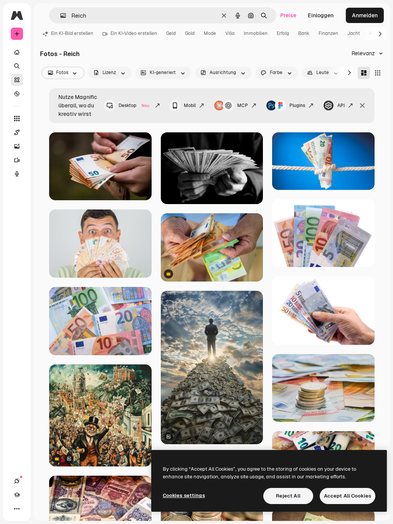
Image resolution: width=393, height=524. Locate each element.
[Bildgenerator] (17, 146)
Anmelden (365, 15)
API (341, 105)
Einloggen (321, 15)
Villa (229, 33)
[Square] (378, 73)
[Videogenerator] (17, 160)
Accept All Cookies (347, 496)
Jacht (353, 33)
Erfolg (283, 33)
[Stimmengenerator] (17, 174)
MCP (242, 105)
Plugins (297, 105)
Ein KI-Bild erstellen (72, 33)
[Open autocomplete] (60, 15)
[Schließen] (362, 105)
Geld (171, 33)
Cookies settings (184, 495)
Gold (190, 33)
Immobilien (256, 33)
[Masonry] (364, 73)
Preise (288, 15)
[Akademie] (17, 495)
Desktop (134, 105)
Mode (210, 33)
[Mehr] (17, 509)
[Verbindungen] (17, 481)
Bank (303, 33)
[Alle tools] (17, 118)
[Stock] (17, 80)
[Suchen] (17, 66)
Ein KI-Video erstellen (134, 33)
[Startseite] (17, 52)
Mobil (190, 105)
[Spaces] (17, 132)
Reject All (288, 496)
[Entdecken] (17, 93)
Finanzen (328, 33)
